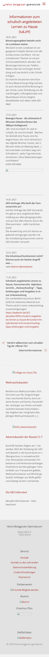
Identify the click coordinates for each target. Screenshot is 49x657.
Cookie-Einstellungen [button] (25, 572)
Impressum (24, 577)
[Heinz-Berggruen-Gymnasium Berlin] (21, 4)
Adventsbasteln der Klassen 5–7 (24, 437)
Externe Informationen (21, 266)
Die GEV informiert (16, 492)
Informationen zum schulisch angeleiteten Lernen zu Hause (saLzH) (24, 24)
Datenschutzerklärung (24, 567)
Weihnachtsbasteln (17, 382)
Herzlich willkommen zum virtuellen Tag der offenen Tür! (25, 344)
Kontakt (24, 557)
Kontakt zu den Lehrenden (24, 562)
